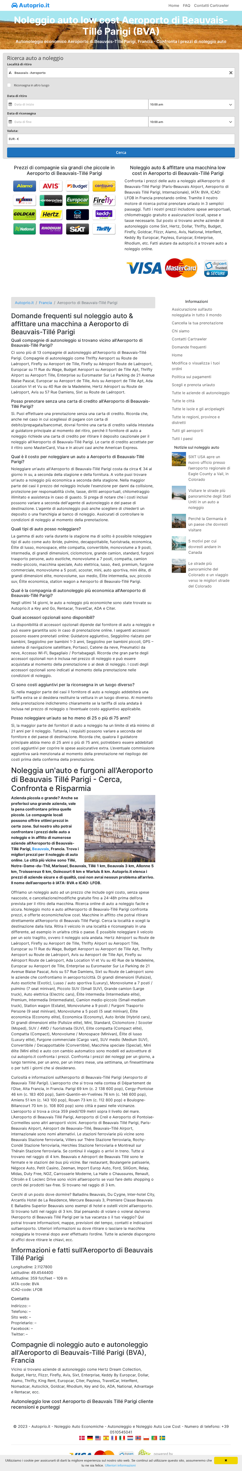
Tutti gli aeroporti (187, 430)
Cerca (121, 152)
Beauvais (40, 848)
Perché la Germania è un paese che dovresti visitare (208, 524)
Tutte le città (183, 400)
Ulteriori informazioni (120, 1465)
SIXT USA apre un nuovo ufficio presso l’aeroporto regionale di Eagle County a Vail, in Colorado (209, 468)
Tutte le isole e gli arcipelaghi (198, 408)
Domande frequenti (189, 347)
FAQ (186, 5)
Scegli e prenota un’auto (193, 384)
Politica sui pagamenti (191, 376)
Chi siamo (181, 331)
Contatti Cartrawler (211, 5)
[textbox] (121, 73)
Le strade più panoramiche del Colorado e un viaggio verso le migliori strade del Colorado (208, 574)
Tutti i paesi (182, 438)
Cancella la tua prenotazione (197, 323)
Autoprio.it (34, 5)
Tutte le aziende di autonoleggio (201, 392)
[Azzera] (231, 73)
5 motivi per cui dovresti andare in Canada (204, 547)
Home (174, 5)
